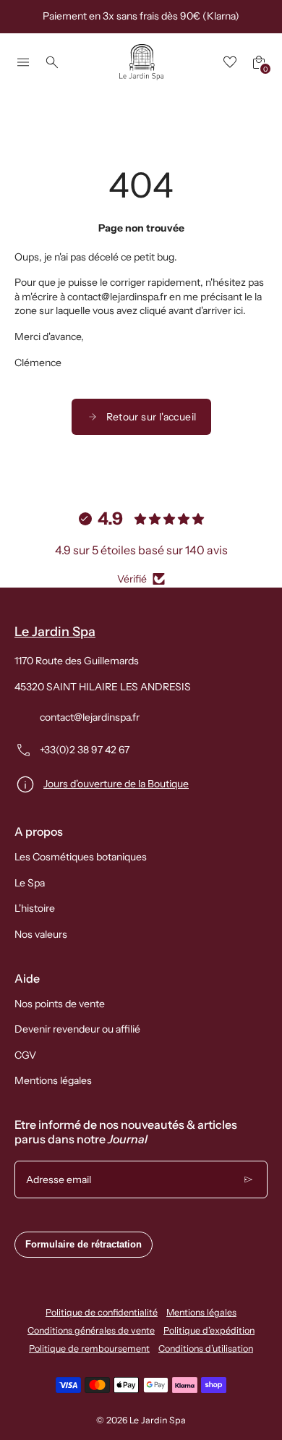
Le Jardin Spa (157, 1420)
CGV (25, 1055)
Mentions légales (53, 1080)
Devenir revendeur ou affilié (77, 1028)
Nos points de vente (59, 1003)
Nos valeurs (40, 934)
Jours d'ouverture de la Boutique (116, 783)
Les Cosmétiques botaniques (80, 856)
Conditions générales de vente (91, 1330)
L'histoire (34, 908)
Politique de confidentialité (102, 1312)
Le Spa (29, 882)
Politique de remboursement (89, 1348)
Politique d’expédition (209, 1330)
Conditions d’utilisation (205, 1348)
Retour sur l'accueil (151, 416)
